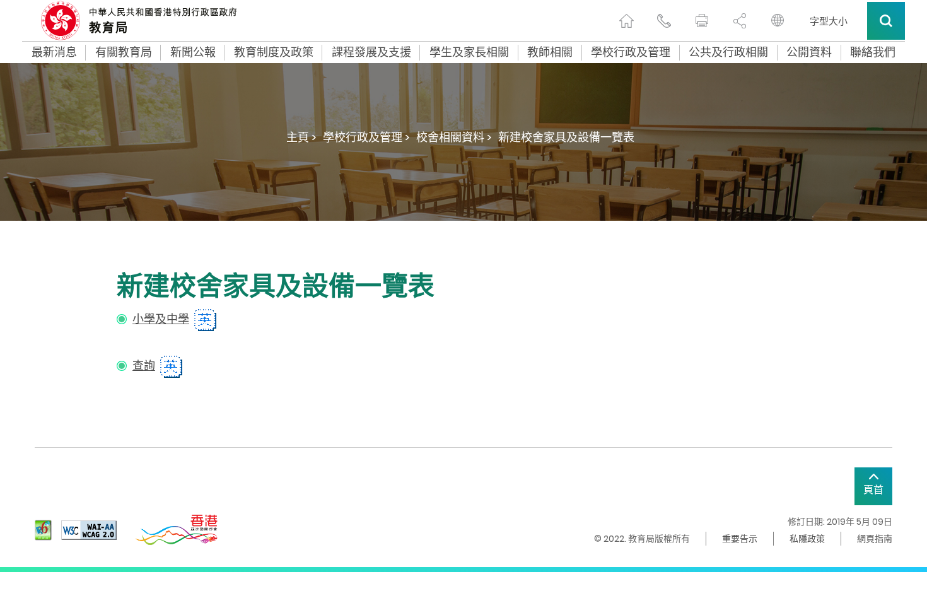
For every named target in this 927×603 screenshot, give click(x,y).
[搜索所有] (886, 21)
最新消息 (54, 52)
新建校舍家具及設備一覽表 (566, 137)
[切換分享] (739, 21)
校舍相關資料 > (454, 137)
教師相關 (550, 52)
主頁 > (301, 137)
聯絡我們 (872, 52)
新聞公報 (193, 52)
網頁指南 (874, 538)
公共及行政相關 (728, 52)
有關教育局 (123, 52)
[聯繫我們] (664, 21)
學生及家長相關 (469, 52)
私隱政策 (807, 538)
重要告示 (739, 538)
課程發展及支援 (371, 52)
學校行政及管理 (630, 52)
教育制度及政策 (273, 52)
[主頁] (626, 21)
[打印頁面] (702, 21)
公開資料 (809, 52)
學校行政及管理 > (366, 137)
